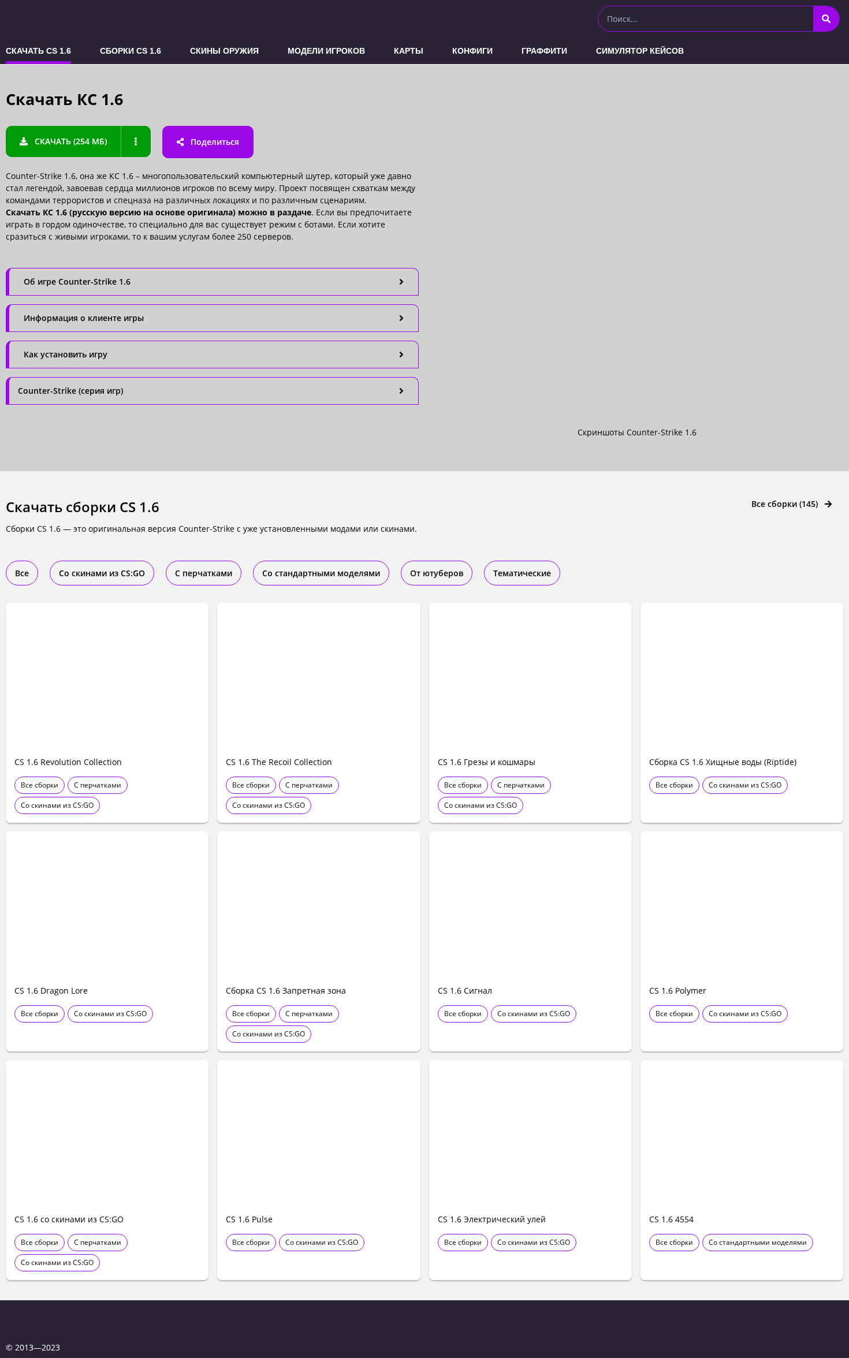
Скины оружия (224, 50)
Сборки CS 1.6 (130, 50)
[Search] (826, 18)
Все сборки (39, 785)
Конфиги (472, 50)
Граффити (544, 50)
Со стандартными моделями (758, 1242)
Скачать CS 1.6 (38, 50)
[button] (63, 141)
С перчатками (97, 785)
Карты (408, 50)
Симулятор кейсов (640, 50)
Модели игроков (326, 50)
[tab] (212, 282)
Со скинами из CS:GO (57, 805)
